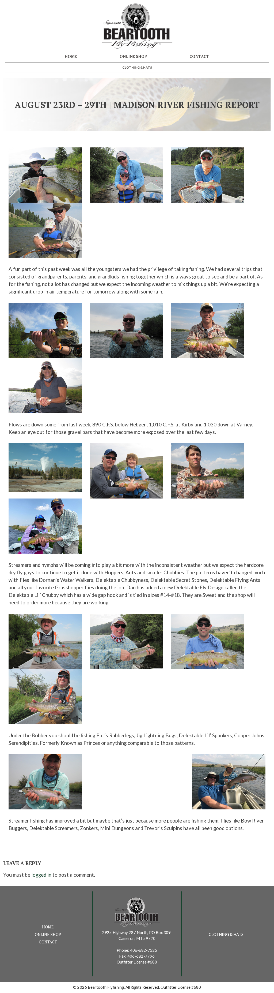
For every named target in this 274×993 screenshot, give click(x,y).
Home (71, 56)
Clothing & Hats (137, 67)
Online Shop (133, 56)
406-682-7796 (141, 956)
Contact (199, 56)
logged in (41, 875)
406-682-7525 (143, 950)
